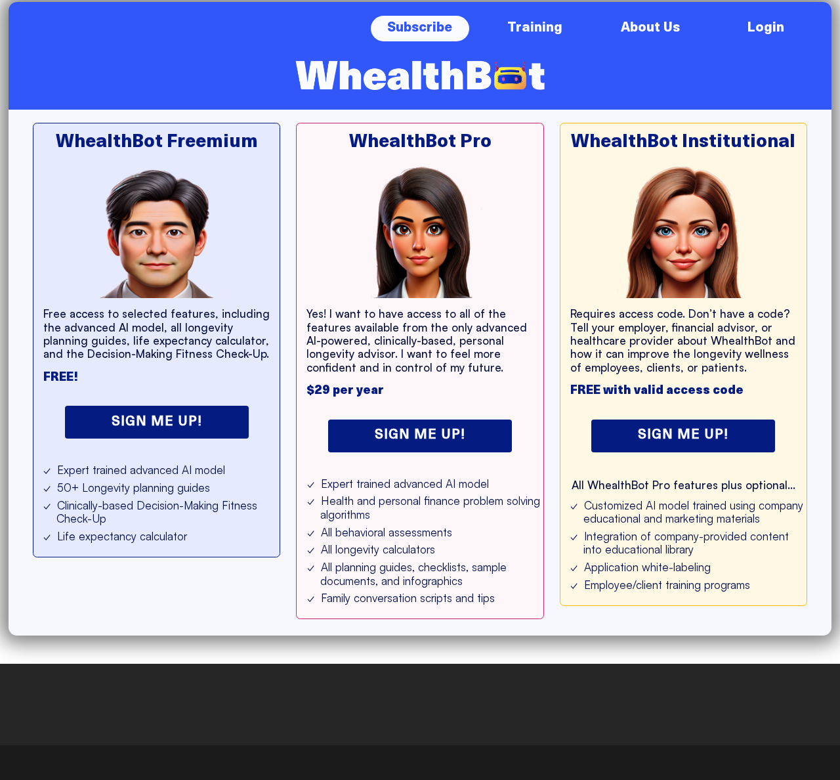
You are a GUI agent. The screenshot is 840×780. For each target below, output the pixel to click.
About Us (650, 28)
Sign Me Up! (157, 422)
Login (765, 28)
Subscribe (419, 28)
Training (534, 28)
